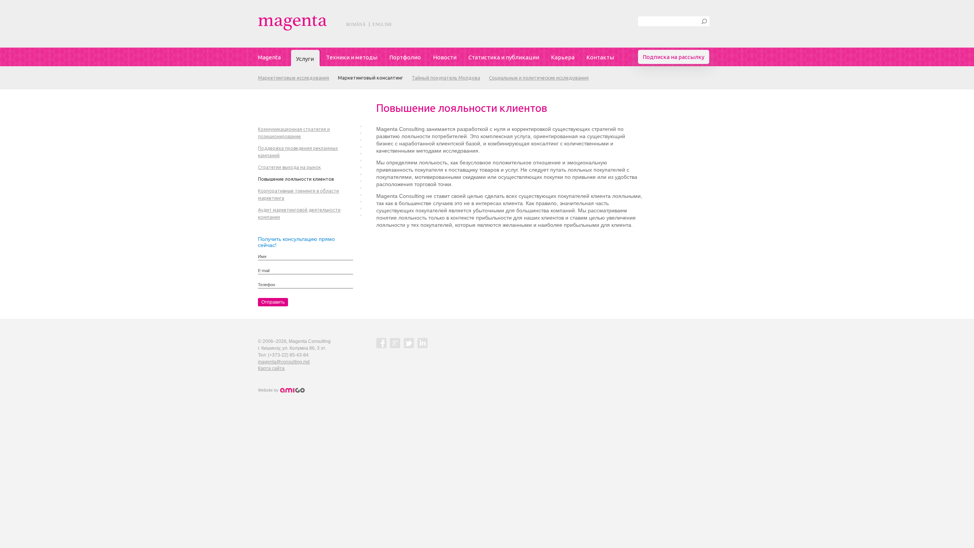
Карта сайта (271, 368)
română (356, 24)
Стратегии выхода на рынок (289, 167)
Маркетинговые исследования (293, 77)
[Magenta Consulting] (309, 23)
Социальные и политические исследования (539, 77)
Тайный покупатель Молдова (446, 77)
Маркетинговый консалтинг (370, 77)
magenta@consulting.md (284, 362)
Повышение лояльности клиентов (296, 179)
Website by (269, 390)
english (382, 24)
